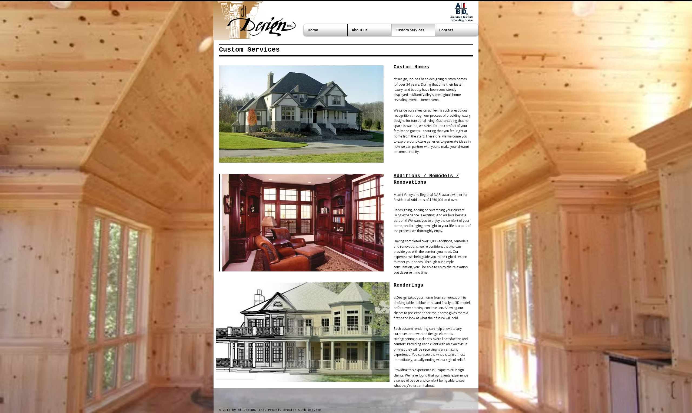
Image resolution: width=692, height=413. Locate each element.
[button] (301, 114)
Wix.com (314, 410)
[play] (372, 158)
